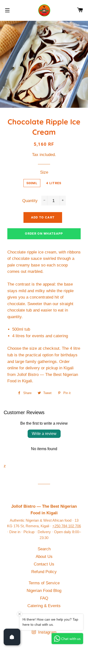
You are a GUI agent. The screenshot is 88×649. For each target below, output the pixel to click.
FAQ (44, 598)
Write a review (44, 434)
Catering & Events (44, 605)
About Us (44, 556)
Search (44, 549)
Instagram (46, 632)
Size (44, 172)
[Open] (12, 637)
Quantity (30, 200)
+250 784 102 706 (66, 526)
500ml (32, 183)
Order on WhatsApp (44, 233)
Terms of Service (44, 583)
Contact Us (44, 564)
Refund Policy (44, 571)
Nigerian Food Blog (44, 590)
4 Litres (53, 183)
